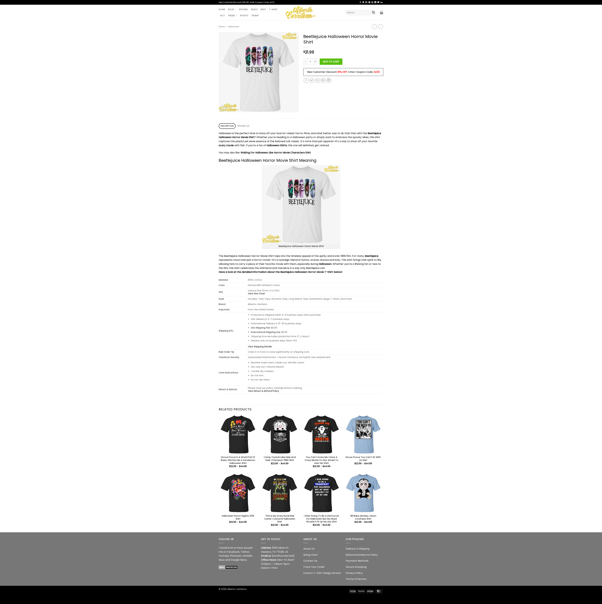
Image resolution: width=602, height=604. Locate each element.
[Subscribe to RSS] (372, 2)
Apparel (243, 9)
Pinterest (235, 556)
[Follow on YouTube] (378, 2)
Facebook (233, 552)
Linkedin (247, 556)
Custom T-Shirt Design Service (322, 573)
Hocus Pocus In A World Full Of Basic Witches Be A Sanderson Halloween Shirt (238, 460)
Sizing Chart (310, 555)
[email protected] (283, 556)
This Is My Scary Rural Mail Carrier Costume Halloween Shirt (279, 518)
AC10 (377, 72)
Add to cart (331, 61)
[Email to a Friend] (317, 80)
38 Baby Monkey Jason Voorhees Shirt (363, 517)
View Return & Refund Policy (263, 391)
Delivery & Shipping (357, 549)
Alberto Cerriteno (237, 589)
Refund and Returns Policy (362, 555)
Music (254, 9)
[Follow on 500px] (381, 2)
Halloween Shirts (277, 145)
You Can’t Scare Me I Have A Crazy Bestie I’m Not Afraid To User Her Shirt (321, 460)
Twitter (245, 552)
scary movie (226, 145)
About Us (308, 549)
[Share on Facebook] (306, 80)
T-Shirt (273, 9)
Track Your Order (314, 567)
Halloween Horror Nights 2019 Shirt (238, 517)
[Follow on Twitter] (363, 2)
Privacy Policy (354, 573)
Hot (222, 15)
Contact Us (310, 561)
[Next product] (374, 26)
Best (263, 9)
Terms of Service (356, 579)
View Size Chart (256, 293)
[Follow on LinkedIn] (375, 2)
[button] (381, 12)
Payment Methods (357, 561)
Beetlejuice (371, 256)
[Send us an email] (366, 2)
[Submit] (373, 12)
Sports (244, 15)
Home (222, 9)
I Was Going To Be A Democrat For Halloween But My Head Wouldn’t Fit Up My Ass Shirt (321, 518)
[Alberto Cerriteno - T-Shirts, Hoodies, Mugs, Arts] (301, 12)
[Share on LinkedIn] (328, 80)
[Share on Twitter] (311, 80)
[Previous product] (380, 26)
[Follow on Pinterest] (369, 2)
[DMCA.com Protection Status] (228, 567)
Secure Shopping (356, 567)
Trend (231, 15)
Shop (231, 9)
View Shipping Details (260, 346)
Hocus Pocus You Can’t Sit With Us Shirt (363, 459)
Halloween (233, 26)
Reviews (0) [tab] (244, 126)
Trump (255, 15)
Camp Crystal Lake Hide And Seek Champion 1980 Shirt (280, 459)
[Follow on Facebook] (360, 2)
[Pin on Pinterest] (323, 80)
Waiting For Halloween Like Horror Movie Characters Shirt (276, 152)
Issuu (222, 560)
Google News (239, 560)
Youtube (224, 556)
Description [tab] (227, 126)
